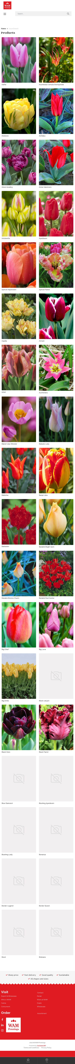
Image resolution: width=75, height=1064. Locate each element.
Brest (4, 957)
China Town (43, 1023)
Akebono (5, 136)
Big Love (42, 649)
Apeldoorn (43, 238)
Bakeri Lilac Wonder (9, 444)
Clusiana (42, 1032)
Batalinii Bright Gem (46, 547)
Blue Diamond (7, 803)
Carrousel (5, 1015)
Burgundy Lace (7, 974)
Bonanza (42, 855)
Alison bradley (7, 187)
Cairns (4, 982)
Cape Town (43, 999)
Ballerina (5, 495)
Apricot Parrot (44, 290)
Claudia (4, 1032)
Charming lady (7, 1023)
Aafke (4, 85)
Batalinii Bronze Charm (10, 598)
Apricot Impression (9, 290)
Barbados (5, 546)
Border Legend (7, 906)
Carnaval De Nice (8, 1007)
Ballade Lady (44, 444)
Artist (4, 392)
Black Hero (6, 752)
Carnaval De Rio (45, 1007)
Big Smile (5, 701)
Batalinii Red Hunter (46, 598)
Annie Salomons (45, 187)
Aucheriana (43, 393)
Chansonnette (44, 1015)
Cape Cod (5, 999)
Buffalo (42, 965)
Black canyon (44, 701)
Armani (41, 341)
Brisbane (42, 957)
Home (3, 29)
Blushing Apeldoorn (46, 803)
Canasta (5, 990)
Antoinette (6, 238)
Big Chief (5, 649)
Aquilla (4, 341)
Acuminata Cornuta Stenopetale (51, 85)
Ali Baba (42, 136)
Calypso (42, 982)
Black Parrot (43, 752)
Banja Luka (43, 495)
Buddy (4, 965)
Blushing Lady (7, 855)
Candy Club (43, 990)
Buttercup (43, 974)
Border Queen (44, 906)
